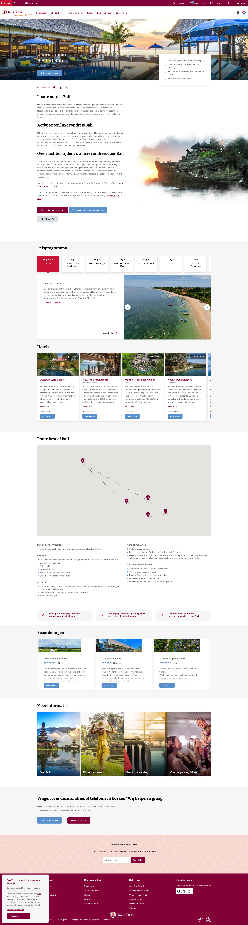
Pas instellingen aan (15, 909)
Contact (132, 908)
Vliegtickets (56, 13)
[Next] (207, 307)
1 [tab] (164, 333)
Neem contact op (78, 820)
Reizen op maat (104, 13)
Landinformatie (136, 899)
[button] (148, 515)
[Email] (60, 87)
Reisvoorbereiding (137, 903)
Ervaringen (121, 13)
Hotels (90, 13)
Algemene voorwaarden (100, 920)
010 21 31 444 (63, 806)
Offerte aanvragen (49, 73)
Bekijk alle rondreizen (51, 210)
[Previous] (128, 307)
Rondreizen (41, 13)
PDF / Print (46, 219)
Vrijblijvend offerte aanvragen (85, 210)
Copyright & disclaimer (79, 920)
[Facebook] (54, 87)
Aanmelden (138, 860)
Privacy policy (62, 920)
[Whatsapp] (67, 87)
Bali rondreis (54, 133)
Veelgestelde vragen (138, 895)
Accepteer (15, 916)
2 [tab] (168, 333)
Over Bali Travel (136, 886)
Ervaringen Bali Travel (139, 890)
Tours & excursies (74, 13)
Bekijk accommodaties (54, 302)
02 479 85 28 (83, 806)
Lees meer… (51, 685)
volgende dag (107, 333)
